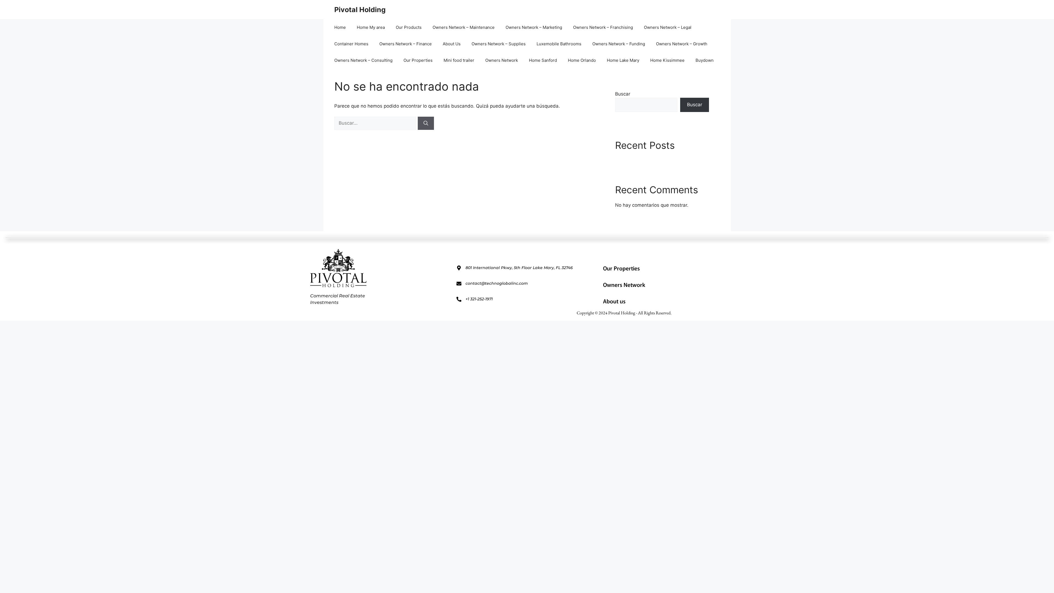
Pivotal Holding (360, 9)
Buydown (705, 60)
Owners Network (501, 60)
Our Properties (418, 60)
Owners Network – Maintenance (464, 27)
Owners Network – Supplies (499, 43)
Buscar (622, 94)
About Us (452, 43)
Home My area (371, 27)
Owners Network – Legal (667, 27)
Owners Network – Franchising (603, 27)
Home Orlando (582, 60)
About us (614, 301)
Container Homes (351, 43)
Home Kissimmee (667, 60)
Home (340, 27)
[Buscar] (426, 123)
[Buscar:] (376, 123)
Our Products (409, 27)
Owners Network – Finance (405, 43)
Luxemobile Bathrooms (559, 43)
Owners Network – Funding (618, 43)
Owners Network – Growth (681, 43)
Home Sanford (543, 60)
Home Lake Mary (623, 60)
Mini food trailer (459, 60)
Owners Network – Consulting (363, 60)
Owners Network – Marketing (534, 27)
